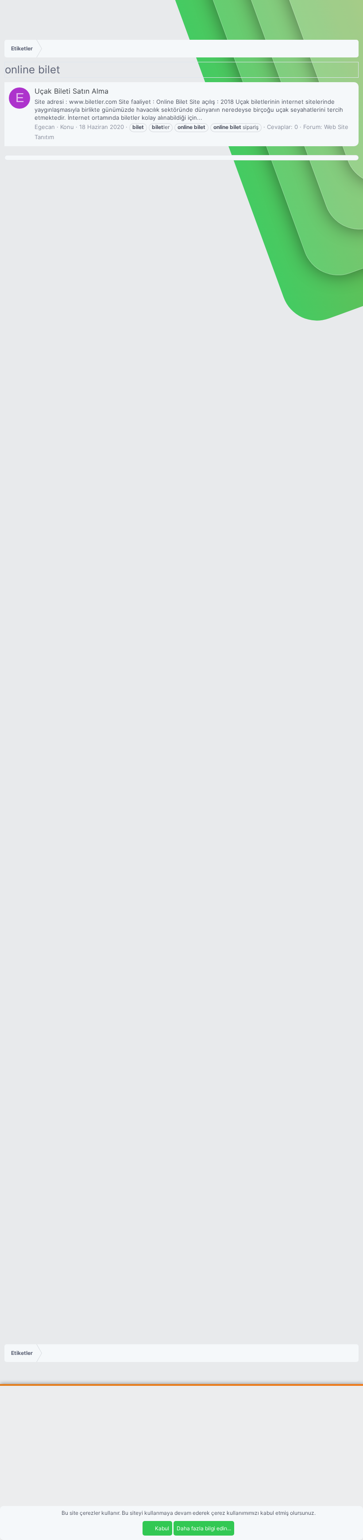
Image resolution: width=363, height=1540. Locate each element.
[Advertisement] (181, 1456)
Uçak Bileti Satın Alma (71, 91)
